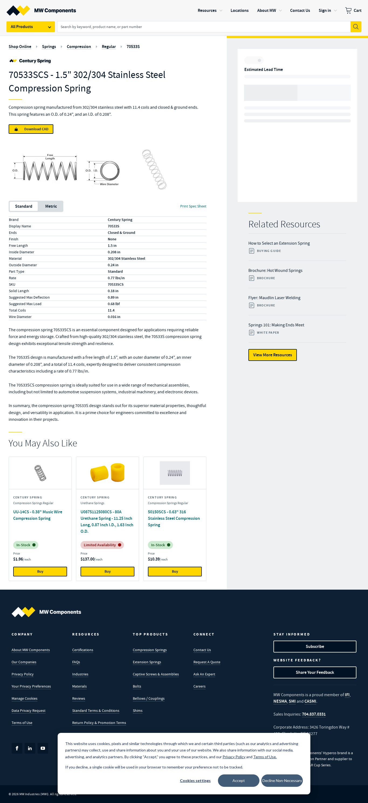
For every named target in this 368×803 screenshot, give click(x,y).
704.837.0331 (314, 714)
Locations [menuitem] (240, 10)
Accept (238, 780)
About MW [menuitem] (266, 10)
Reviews (78, 698)
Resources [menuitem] (207, 10)
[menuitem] (353, 10)
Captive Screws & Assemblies (156, 674)
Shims (138, 710)
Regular (109, 46)
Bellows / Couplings (149, 698)
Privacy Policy (23, 674)
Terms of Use (22, 722)
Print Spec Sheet (193, 206)
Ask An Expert (204, 674)
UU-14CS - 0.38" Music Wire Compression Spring (37, 515)
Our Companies (24, 662)
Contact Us (202, 649)
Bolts (137, 686)
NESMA (280, 701)
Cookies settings (195, 780)
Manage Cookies (24, 698)
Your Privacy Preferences (31, 686)
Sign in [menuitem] (325, 10)
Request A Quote (206, 662)
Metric (51, 206)
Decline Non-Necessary (282, 780)
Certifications (82, 649)
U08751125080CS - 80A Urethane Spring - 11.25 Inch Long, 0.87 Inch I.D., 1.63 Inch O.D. (107, 521)
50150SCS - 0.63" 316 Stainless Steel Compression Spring (174, 518)
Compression (79, 46)
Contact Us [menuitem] (300, 10)
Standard (23, 206)
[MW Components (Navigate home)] (46, 612)
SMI (292, 701)
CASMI (310, 701)
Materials (79, 686)
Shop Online (20, 46)
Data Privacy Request (29, 710)
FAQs (76, 662)
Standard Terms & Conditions (95, 710)
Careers (199, 686)
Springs (49, 46)
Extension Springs (147, 662)
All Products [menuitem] (22, 26)
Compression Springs (150, 649)
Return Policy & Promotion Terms (99, 722)
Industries (80, 674)
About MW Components (31, 649)
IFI (347, 695)
